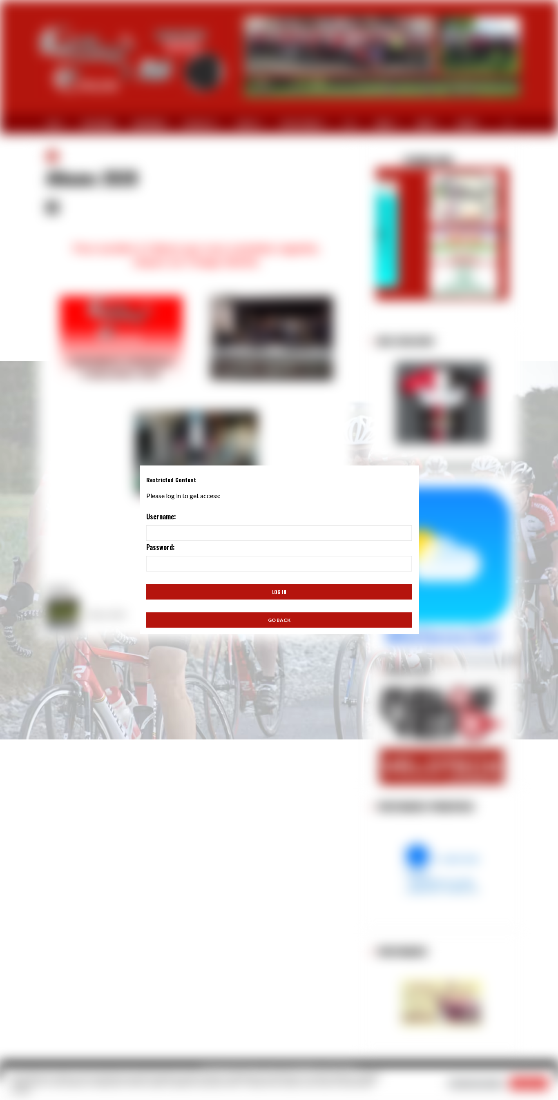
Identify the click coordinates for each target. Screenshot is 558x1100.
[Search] (508, 124)
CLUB (52, 124)
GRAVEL (384, 124)
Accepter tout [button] (529, 1083)
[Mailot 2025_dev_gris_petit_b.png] (441, 403)
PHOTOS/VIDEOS (300, 124)
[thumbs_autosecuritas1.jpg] (441, 1003)
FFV (348, 124)
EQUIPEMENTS (149, 124)
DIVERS (425, 124)
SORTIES (247, 124)
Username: (161, 517)
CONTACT (467, 124)
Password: (160, 547)
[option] (442, 228)
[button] (381, 232)
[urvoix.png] (441, 868)
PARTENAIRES (99, 124)
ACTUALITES (198, 124)
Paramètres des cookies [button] (476, 1083)
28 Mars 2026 (406, 160)
